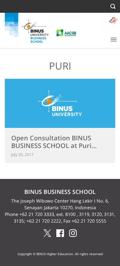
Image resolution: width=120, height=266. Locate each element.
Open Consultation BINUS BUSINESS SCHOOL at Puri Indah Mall (51, 146)
